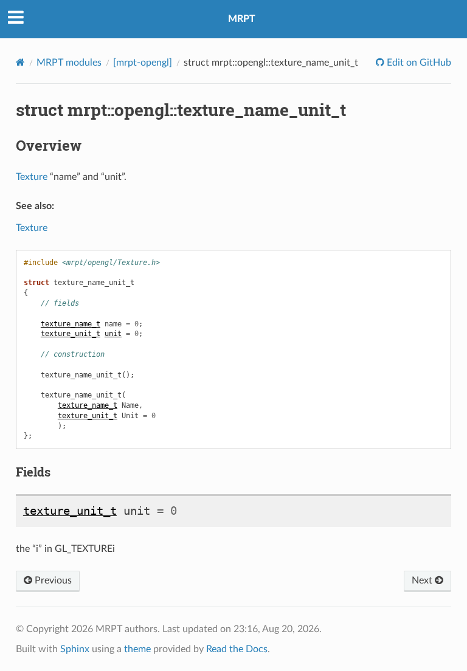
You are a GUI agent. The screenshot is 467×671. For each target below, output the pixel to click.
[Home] (20, 62)
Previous (52, 580)
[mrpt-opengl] (142, 62)
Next (423, 580)
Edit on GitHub (417, 62)
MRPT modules (69, 62)
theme (137, 649)
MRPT (241, 19)
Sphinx (74, 649)
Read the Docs (237, 649)
